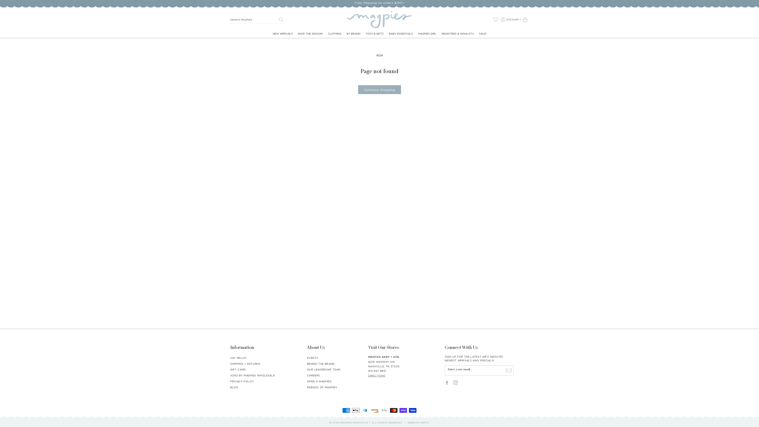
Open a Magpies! (319, 381)
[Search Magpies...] (281, 19)
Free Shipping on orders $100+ (379, 2)
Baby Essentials (401, 33)
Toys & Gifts (375, 33)
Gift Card (238, 369)
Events (312, 357)
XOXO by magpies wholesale (252, 375)
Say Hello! (238, 357)
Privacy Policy (242, 381)
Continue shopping (379, 89)
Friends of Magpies (322, 387)
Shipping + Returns (245, 363)
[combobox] (257, 20)
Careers (313, 375)
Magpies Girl (427, 33)
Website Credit (418, 422)
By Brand (354, 33)
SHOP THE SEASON (310, 33)
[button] (526, 20)
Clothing (334, 33)
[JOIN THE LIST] (509, 370)
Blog (234, 387)
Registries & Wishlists (458, 33)
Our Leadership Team (324, 369)
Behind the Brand (321, 363)
